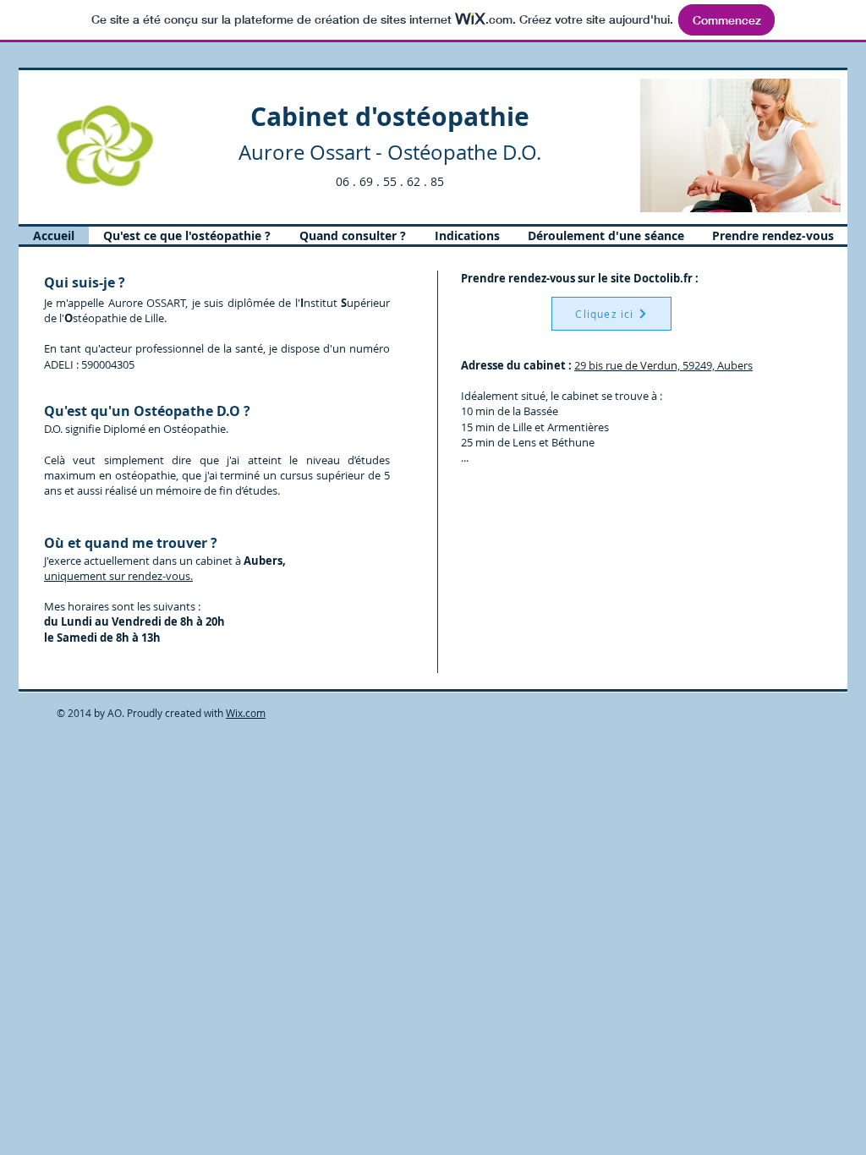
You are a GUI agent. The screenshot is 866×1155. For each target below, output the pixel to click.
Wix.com (246, 713)
